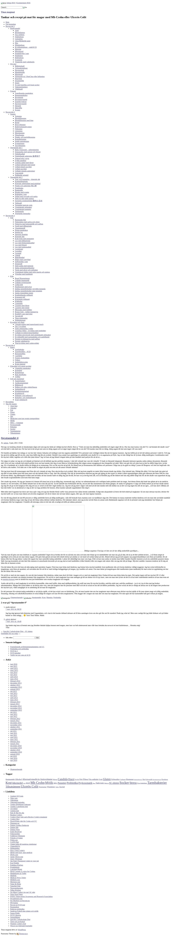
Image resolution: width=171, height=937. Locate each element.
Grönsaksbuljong (21, 68)
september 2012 (16, 710)
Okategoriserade (17, 597)
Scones (17, 110)
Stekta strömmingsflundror (24, 268)
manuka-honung (9, 579)
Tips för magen (11, 404)
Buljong (55, 779)
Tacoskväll (19, 316)
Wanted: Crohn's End (18, 924)
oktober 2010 (15, 750)
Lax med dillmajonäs (22, 241)
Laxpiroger (19, 249)
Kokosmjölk (149, 779)
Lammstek (19, 303)
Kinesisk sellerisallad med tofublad (27, 184)
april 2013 (14, 698)
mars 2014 (14, 679)
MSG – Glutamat (16, 423)
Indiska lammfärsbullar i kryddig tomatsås (30, 289)
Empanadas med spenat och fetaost (27, 152)
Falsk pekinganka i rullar (24, 329)
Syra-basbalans (142, 783)
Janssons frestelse (21, 234)
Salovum (100, 783)
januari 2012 (14, 721)
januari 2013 (14, 704)
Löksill (17, 255)
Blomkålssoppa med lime (24, 120)
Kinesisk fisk (19, 237)
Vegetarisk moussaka (22, 214)
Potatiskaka (19, 188)
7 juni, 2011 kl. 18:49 (13, 621)
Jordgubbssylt (20, 389)
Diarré (71, 779)
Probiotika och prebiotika (19, 649)
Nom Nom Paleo (16, 894)
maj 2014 (13, 675)
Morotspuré (19, 51)
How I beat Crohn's (17, 850)
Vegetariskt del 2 (16, 177)
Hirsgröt (18, 106)
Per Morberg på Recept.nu (20, 901)
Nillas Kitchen (15, 890)
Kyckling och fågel (17, 322)
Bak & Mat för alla (17, 813)
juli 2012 (13, 712)
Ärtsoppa (18, 116)
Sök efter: (9, 638)
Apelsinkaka (19, 349)
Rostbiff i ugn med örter (23, 314)
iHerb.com (14, 855)
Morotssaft (19, 74)
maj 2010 (13, 760)
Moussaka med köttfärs (23, 310)
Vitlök (57, 787)
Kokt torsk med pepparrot (24, 239)
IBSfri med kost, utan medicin (21, 853)
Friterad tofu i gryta (22, 158)
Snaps (17, 83)
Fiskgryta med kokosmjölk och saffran (29, 224)
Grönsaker (115, 779)
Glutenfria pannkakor (23, 368)
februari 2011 (15, 742)
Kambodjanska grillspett (24, 295)
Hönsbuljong (19, 45)
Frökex (17, 360)
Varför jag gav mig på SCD (20, 655)
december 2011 (15, 723)
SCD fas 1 (14, 651)
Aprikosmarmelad (21, 383)
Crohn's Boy (15, 819)
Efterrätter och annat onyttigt (20, 366)
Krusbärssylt (19, 393)
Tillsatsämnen (15, 433)
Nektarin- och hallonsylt (24, 396)
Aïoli (17, 30)
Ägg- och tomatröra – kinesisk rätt (27, 179)
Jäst (11, 416)
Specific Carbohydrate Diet (20, 919)
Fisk (11, 218)
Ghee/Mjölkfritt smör (22, 41)
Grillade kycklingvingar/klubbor (27, 333)
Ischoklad (18, 370)
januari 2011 (14, 744)
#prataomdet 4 (9, 438)
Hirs (16, 43)
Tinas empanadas (21, 318)
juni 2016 (13, 664)
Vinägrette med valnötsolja (24, 62)
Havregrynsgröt (20, 104)
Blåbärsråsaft (19, 66)
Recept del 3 (10, 216)
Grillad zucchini (21, 169)
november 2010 (16, 748)
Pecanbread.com (16, 899)
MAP (28, 783)
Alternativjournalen (17, 802)
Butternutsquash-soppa (23, 127)
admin (6, 443)
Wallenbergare (20, 320)
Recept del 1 (10, 26)
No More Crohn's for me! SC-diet (22, 892)
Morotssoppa (19, 133)
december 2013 (16, 683)
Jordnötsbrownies (21, 362)
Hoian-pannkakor (21, 230)
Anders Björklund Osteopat (20, 804)
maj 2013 (13, 696)
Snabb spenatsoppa (22, 141)
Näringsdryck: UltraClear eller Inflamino (30, 77)
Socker (12, 429)
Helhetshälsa (15, 848)
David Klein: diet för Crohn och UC (23, 821)
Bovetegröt (19, 97)
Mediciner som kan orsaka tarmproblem (24, 419)
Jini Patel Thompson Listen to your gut (24, 861)
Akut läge (13, 406)
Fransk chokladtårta (22, 358)
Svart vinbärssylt (21, 400)
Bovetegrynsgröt (21, 100)
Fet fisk (77, 779)
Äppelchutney (20, 381)
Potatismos (19, 56)
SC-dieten (114, 783)
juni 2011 (13, 733)
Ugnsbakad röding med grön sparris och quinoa (32, 272)
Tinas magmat (8, 12)
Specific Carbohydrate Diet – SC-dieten (17, 631)
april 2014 (14, 677)
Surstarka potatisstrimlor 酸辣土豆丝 (28, 201)
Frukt (100, 779)
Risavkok (18, 79)
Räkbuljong (19, 58)
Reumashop (14, 907)
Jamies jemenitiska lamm (24, 293)
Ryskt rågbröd (20, 364)
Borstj (17, 123)
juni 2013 (13, 693)
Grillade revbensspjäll (23, 283)
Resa (94, 783)
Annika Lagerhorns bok (19, 807)
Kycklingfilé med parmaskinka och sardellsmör (32, 337)
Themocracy (23, 934)
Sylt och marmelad (17, 379)
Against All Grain (16, 796)
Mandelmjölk (20, 72)
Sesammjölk (19, 81)
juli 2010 (13, 756)
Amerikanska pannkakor (24, 93)
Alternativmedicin (31, 779)
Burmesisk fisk (20, 220)
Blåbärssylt (19, 385)
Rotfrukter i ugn (21, 194)
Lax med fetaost (21, 245)
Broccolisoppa (20, 125)
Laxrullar (18, 251)
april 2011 (14, 737)
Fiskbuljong (19, 37)
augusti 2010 (15, 754)
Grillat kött (19, 285)
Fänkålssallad (20, 154)
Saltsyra (106, 783)
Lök (24, 783)
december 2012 (16, 706)
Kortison (165, 779)
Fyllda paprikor (20, 161)
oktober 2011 (15, 727)
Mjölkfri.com (15, 880)
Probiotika (57, 597)
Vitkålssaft (19, 89)
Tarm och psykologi (17, 922)
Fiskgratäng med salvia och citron (27, 222)
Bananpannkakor (21, 95)
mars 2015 (14, 670)
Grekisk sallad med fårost (24, 163)
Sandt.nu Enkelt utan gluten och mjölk (24, 911)
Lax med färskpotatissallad (24, 243)
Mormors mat (15, 882)
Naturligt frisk (15, 886)
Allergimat (14, 800)
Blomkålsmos (20, 33)
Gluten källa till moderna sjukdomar (23, 844)
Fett (11, 410)
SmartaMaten (15, 917)
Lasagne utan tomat (22, 308)
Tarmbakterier (15, 431)
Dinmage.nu (14, 823)
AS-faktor (14, 809)
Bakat (12, 347)
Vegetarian (42, 787)
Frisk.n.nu (14, 840)
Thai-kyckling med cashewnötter (27, 343)
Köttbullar (18, 301)
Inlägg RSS (11, 3)
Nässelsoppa (19, 135)
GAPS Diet (14, 842)
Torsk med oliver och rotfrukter (26, 270)
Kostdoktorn (14, 867)
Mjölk (12, 421)
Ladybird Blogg (16, 869)
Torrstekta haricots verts (23, 205)
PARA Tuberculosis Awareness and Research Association (31, 896)
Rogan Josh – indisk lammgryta (26, 312)
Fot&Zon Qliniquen (17, 836)
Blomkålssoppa (20, 118)
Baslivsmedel (15, 28)
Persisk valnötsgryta (22, 341)
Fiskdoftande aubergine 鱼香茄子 (27, 156)
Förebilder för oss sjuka (9, 634)
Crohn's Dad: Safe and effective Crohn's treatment (28, 817)
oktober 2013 (15, 685)
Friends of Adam (16, 838)
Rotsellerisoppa (20, 139)
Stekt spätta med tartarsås (24, 266)
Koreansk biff (20, 297)
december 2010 (16, 746)
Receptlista (10, 402)
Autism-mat (14, 811)
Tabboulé (18, 203)
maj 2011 (13, 735)
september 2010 (16, 752)
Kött (11, 276)
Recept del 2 (10, 112)
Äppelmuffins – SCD (23, 352)
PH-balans (14, 903)
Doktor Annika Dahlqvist (19, 825)
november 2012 (16, 708)
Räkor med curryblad (22, 260)
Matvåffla (18, 108)
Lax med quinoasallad (23, 247)
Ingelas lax (19, 232)
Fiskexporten (15, 834)
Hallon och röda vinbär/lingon (26, 387)
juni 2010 (13, 758)
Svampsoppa (19, 143)
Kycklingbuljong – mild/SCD (26, 47)
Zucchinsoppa (20, 146)
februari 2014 (15, 681)
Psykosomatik (15, 425)
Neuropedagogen (16, 888)
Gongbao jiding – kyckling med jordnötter (30, 331)
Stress (133, 782)
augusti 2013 (15, 689)
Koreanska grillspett (22, 299)
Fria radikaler (93, 779)
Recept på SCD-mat (17, 905)
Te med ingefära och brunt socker (27, 85)
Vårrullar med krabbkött (24, 274)
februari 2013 (15, 702)
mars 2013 (14, 700)
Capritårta (18, 356)
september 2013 (16, 687)
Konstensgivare (157, 779)
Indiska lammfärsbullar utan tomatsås (28, 291)
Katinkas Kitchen (16, 865)
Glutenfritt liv (15, 846)
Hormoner (130, 779)
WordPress (22, 930)
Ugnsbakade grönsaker (23, 207)
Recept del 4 (10, 345)
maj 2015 (13, 666)
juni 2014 (13, 673)
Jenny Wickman (16, 859)
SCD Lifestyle (15, 915)
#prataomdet (36, 597)
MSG (55, 783)
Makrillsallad (19, 257)
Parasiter (62, 783)
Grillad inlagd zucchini (23, 167)
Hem (7, 22)
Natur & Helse (15, 884)
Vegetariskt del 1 (16, 148)
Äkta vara (13, 798)
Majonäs (18, 49)
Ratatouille (19, 190)
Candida (63, 779)
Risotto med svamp (22, 192)
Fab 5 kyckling (20, 326)
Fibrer (12, 412)
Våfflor (17, 377)
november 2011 (16, 725)
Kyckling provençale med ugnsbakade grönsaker (33, 335)
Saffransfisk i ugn (21, 262)
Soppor (13, 114)
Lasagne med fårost (22, 306)
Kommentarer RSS (23, 3)
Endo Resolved (16, 832)
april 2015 (14, 668)
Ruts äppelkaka (20, 375)
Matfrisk (13, 876)
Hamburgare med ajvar (23, 287)
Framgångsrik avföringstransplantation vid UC (27, 647)
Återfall (62, 787)
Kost (43, 597)
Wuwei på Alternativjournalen (21, 926)
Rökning (13, 427)
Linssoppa (18, 131)
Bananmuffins (20, 354)
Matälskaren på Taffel (18, 873)
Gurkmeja (123, 779)
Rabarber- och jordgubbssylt (25, 398)
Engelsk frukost (20, 102)
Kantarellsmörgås (21, 181)
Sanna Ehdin (15, 913)
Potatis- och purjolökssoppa (25, 137)
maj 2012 (13, 716)
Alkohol (13, 408)
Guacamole (19, 173)
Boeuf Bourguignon (22, 278)
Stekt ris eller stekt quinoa (24, 199)
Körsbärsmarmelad (22, 391)
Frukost (13, 91)
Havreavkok (19, 70)
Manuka (49, 597)
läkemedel (17, 782)
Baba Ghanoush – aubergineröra (27, 150)
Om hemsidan (11, 24)
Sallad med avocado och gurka (26, 196)
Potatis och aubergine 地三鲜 (26, 186)
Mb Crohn (37, 782)
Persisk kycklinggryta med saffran (27, 339)
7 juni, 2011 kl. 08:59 (13, 609)
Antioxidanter (46, 779)
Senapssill (18, 264)
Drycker (13, 64)
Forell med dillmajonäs (23, 226)
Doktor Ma (14, 827)
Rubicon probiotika (17, 909)
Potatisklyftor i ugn (22, 54)
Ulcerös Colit (29, 786)
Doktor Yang (15, 830)
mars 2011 (14, 739)
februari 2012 (15, 719)
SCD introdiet (15, 653)
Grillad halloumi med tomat (25, 165)
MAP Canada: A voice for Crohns (22, 871)
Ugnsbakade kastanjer (23, 209)
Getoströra (19, 39)
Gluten (12, 414)
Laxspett (18, 253)
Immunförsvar (138, 779)
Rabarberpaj (19, 372)
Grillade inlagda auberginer (25, 171)
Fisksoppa (18, 129)
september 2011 (16, 729)
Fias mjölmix (19, 35)
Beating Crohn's (16, 815)
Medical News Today (18, 878)
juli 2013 (13, 691)
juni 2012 (13, 714)
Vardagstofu (19, 211)
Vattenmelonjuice (21, 87)
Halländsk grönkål (21, 175)
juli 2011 (13, 731)
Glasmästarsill (20, 228)
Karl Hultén (14, 863)
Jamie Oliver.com (16, 857)
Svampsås (18, 60)
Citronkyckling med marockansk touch (29, 324)
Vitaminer (51, 787)
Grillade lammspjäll (22, 280)
